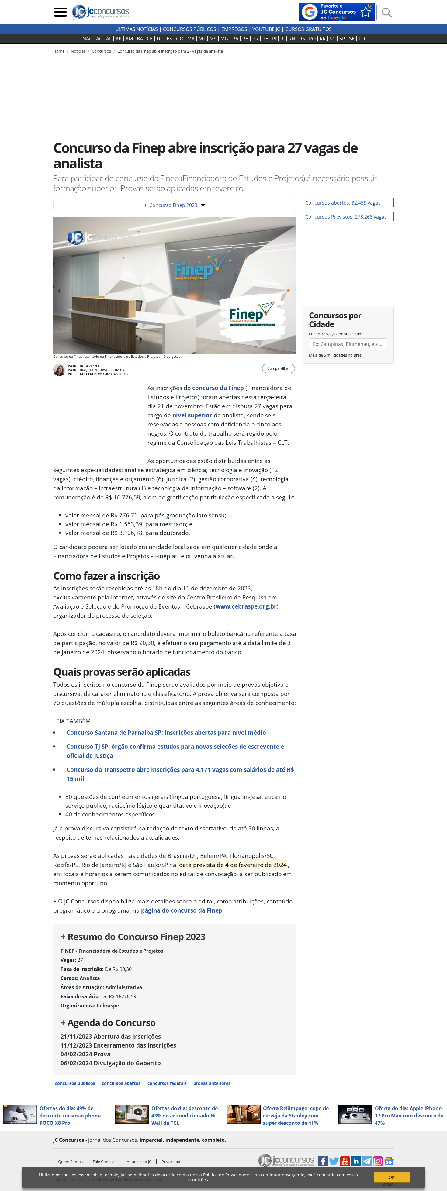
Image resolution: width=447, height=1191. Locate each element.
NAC (87, 38)
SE (352, 38)
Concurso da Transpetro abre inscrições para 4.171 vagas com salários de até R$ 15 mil (180, 774)
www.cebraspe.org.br (246, 606)
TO (362, 38)
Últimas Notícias (136, 29)
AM (129, 38)
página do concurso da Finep (181, 910)
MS (213, 38)
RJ (282, 38)
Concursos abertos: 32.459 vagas (343, 202)
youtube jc (266, 29)
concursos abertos (121, 1083)
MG (224, 38)
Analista (90, 978)
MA (191, 38)
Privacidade (171, 1161)
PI (274, 38)
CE (150, 38)
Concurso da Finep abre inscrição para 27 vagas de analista (170, 51)
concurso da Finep (218, 388)
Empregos (234, 29)
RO (312, 38)
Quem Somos (70, 1161)
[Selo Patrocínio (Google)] (337, 11)
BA (140, 38)
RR (323, 38)
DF (160, 38)
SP (342, 38)
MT (202, 38)
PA (235, 38)
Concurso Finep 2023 (170, 205)
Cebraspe (108, 1005)
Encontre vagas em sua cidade (336, 334)
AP (119, 38)
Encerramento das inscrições (118, 1045)
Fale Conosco (105, 1161)
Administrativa (124, 987)
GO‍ (179, 38)
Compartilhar (278, 368)
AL (109, 38)
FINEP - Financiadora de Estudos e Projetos (112, 951)
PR (255, 38)
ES (169, 38)
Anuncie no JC (139, 1161)
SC (332, 38)
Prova (85, 1054)
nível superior (192, 415)
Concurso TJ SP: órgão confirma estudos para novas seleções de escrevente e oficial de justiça (175, 751)
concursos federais (167, 1083)
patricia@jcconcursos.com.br (96, 370)
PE (265, 38)
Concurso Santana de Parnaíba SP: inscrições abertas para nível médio (166, 732)
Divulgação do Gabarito (111, 1063)
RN (292, 38)
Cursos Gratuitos (308, 29)
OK (392, 1177)
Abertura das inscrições (111, 1036)
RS (302, 38)
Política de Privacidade (226, 1175)
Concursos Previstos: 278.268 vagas (346, 216)
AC (99, 38)
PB (245, 38)
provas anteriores (211, 1083)
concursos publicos (75, 1083)
